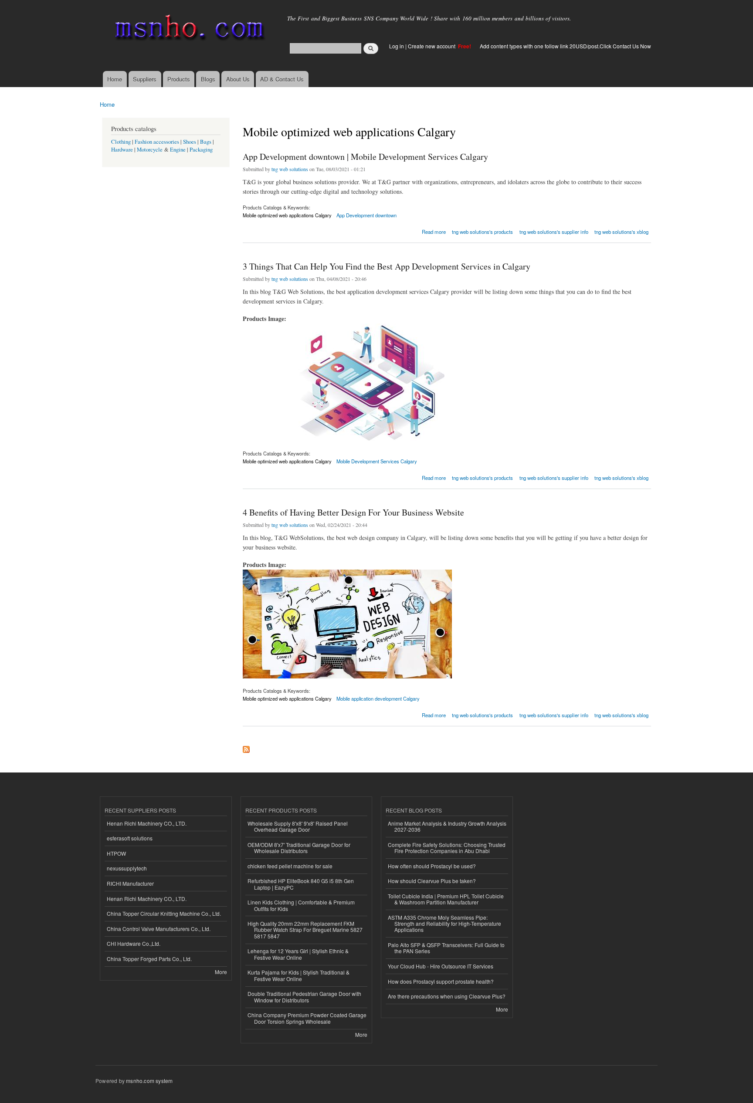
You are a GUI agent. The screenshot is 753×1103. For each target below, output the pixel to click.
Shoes (189, 141)
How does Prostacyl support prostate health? (441, 981)
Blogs (208, 79)
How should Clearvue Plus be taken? (432, 880)
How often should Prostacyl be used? (432, 866)
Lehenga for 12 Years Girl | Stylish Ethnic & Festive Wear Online (298, 954)
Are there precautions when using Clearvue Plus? (446, 996)
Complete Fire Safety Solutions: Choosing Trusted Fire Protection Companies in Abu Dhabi (446, 847)
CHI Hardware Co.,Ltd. (133, 943)
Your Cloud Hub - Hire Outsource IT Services (440, 966)
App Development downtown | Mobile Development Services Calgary (365, 156)
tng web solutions (289, 168)
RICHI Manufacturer (130, 883)
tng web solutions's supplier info (553, 231)
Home (114, 79)
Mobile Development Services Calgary (376, 461)
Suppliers (144, 79)
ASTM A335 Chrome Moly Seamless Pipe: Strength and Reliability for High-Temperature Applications (444, 924)
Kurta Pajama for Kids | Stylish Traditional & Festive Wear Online (298, 975)
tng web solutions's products (482, 231)
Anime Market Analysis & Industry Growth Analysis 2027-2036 (447, 826)
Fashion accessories (157, 141)
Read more (434, 231)
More (221, 971)
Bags (205, 141)
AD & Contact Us (282, 79)
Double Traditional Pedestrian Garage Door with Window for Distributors (304, 996)
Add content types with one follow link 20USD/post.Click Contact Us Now (565, 46)
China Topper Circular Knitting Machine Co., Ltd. (164, 913)
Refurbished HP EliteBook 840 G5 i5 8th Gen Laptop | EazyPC (301, 883)
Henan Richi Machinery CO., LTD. (147, 823)
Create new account (432, 46)
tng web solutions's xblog (621, 231)
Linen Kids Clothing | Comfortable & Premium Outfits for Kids (301, 905)
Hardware (122, 149)
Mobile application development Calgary (378, 698)
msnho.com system (149, 1080)
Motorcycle (150, 149)
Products (178, 79)
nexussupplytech (127, 868)
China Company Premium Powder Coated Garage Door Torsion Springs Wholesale (307, 1018)
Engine (178, 149)
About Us (238, 79)
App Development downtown (366, 215)
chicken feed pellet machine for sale (290, 866)
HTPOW (116, 853)
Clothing (121, 141)
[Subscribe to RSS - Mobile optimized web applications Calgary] (246, 747)
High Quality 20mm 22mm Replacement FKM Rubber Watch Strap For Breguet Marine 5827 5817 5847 (305, 930)
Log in (396, 46)
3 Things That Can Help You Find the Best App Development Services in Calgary (386, 266)
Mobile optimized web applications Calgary (287, 215)
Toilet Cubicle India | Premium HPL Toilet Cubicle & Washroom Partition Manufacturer (446, 899)
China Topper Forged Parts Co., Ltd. (149, 958)
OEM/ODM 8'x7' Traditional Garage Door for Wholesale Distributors (299, 847)
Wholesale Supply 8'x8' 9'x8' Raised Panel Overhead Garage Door (298, 826)
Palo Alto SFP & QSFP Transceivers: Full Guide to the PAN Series (446, 948)
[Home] (188, 29)
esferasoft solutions (130, 838)
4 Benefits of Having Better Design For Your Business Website (353, 512)
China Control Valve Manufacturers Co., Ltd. (158, 928)
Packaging (201, 149)
